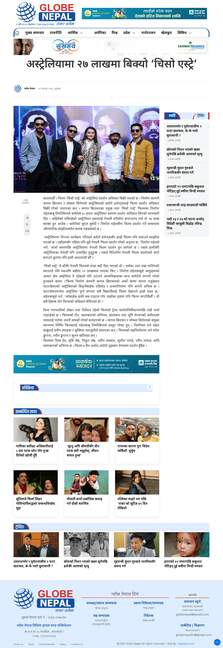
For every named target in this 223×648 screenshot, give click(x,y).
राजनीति (56, 33)
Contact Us (77, 644)
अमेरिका (100, 33)
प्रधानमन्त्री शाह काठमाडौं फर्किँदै (187, 205)
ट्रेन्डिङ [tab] (200, 116)
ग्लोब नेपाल (29, 88)
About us (18, 644)
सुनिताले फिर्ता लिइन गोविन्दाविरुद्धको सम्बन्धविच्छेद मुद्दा (35, 504)
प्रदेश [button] (126, 33)
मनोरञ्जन (148, 33)
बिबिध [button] (182, 33)
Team (31, 644)
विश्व (115, 33)
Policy (63, 644)
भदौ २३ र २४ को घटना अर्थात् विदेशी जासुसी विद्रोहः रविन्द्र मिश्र (185, 224)
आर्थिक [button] (73, 33)
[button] (217, 642)
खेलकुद (166, 33)
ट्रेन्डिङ (20, 527)
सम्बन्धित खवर (26, 411)
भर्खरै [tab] (172, 116)
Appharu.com (186, 644)
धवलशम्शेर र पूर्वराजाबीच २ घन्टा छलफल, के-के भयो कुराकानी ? (184, 131)
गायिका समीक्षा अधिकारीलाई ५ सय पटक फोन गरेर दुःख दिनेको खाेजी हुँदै (34, 451)
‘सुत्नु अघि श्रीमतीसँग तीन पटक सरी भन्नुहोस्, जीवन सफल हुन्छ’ (83, 451)
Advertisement (47, 644)
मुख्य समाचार (34, 33)
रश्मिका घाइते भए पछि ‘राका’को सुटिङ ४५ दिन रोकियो (132, 504)
